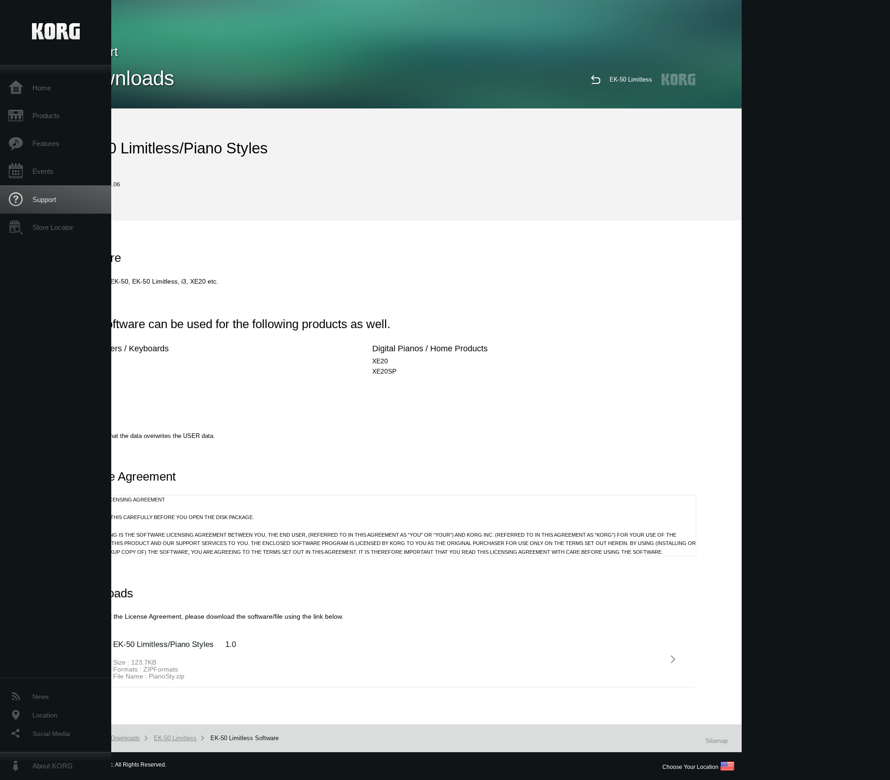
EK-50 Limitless (631, 79)
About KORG (52, 766)
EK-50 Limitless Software (244, 738)
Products (46, 116)
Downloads (125, 738)
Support (44, 199)
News (40, 696)
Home (41, 88)
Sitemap (717, 740)
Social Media (51, 733)
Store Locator (52, 227)
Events (43, 171)
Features (45, 143)
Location (44, 715)
